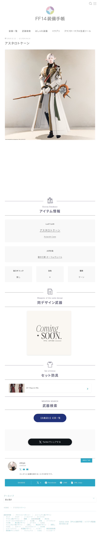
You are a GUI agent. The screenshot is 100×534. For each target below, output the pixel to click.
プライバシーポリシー (23, 515)
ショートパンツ (11, 528)
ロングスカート (30, 526)
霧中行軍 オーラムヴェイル (50, 257)
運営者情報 (7, 515)
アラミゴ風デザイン (12, 519)
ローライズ (41, 517)
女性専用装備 (35, 519)
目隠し (53, 524)
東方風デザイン (20, 522)
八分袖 (8, 522)
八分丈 (8, 526)
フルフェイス (28, 530)
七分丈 (42, 522)
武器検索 (26, 31)
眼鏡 (25, 519)
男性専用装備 (50, 528)
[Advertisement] (50, 170)
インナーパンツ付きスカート (15, 521)
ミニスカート (50, 530)
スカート (18, 526)
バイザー (39, 528)
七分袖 (32, 521)
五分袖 (42, 526)
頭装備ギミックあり (12, 530)
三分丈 (39, 530)
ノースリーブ (28, 517)
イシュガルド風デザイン (14, 524)
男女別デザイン (41, 524)
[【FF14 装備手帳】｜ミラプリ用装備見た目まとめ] (50, 12)
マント (8, 517)
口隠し (29, 524)
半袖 (40, 521)
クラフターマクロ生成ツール (77, 31)
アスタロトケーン (50, 230)
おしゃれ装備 (41, 31)
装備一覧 (13, 31)
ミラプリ (56, 31)
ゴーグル (33, 522)
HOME (6, 508)
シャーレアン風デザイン (43, 515)
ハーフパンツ (50, 521)
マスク (17, 517)
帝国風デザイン (26, 528)
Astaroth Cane (50, 237)
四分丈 (47, 519)
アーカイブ (9, 496)
